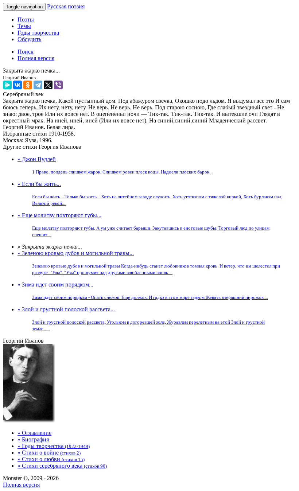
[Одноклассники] (27, 85)
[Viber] (58, 85)
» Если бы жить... (149, 193)
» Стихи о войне (49, 452)
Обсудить (29, 39)
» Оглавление (34, 433)
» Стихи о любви (51, 459)
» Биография (33, 439)
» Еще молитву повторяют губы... (143, 224)
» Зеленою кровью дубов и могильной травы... (149, 262)
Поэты (26, 19)
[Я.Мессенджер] (7, 85)
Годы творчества (38, 33)
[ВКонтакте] (17, 85)
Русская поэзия (66, 6)
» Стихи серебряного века (62, 466)
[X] (48, 85)
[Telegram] (38, 85)
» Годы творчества (54, 446)
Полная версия (21, 485)
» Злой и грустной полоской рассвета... (141, 318)
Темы (24, 26)
